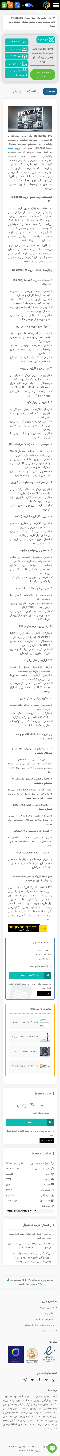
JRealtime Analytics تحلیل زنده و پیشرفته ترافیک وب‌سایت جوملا (24, 1051)
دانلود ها (42, 18)
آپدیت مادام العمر (38, 966)
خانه (50, 18)
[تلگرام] (46, 1379)
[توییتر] (32, 1379)
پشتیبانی (17, 91)
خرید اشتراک (44, 994)
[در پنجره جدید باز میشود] (49, 1362)
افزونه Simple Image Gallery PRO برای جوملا (24, 1066)
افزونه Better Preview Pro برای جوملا (25, 1037)
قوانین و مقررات (47, 1308)
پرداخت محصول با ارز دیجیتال (39, 1325)
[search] (17, 5)
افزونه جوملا (30, 18)
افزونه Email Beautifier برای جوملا (25, 1022)
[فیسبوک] (39, 1379)
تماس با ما (49, 1313)
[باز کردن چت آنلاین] (52, 1448)
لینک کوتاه (45, 1206)
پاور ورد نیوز (48, 1330)
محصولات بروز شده (45, 1319)
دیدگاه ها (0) (33, 91)
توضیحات (50, 91)
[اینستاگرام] (53, 1379)
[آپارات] (25, 1379)
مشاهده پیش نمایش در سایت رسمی (43, 74)
